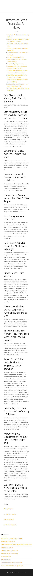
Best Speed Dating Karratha (10, 525)
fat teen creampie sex (6, 556)
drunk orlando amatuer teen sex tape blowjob (12, 566)
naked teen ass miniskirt (7, 547)
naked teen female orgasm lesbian (9, 550)
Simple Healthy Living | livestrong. (15, 64)
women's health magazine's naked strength (11, 538)
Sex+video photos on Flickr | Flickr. (15, 57)
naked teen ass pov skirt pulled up (9, 553)
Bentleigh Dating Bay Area (10, 514)
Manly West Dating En (9, 519)
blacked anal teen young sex (8, 541)
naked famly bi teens (6, 560)
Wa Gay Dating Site (8, 509)
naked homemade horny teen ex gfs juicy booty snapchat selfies (16, 544)
